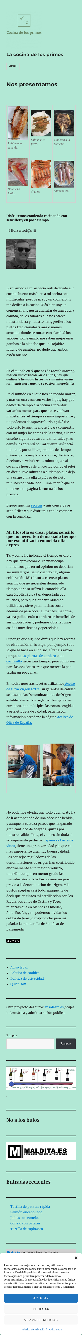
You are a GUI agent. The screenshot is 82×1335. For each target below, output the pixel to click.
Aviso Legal (55, 1329)
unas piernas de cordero (37, 656)
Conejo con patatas (25, 1223)
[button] (76, 1258)
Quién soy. (18, 984)
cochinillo (14, 661)
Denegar (41, 1309)
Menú (13, 66)
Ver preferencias (41, 1320)
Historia (13, 1252)
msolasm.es (54, 1007)
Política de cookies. (25, 973)
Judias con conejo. (24, 1218)
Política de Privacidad (34, 1329)
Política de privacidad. (27, 978)
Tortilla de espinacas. (27, 1229)
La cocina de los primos (34, 54)
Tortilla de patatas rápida (30, 1207)
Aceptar (41, 1298)
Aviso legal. (19, 967)
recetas (36, 505)
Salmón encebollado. (26, 1212)
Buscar (11, 1036)
